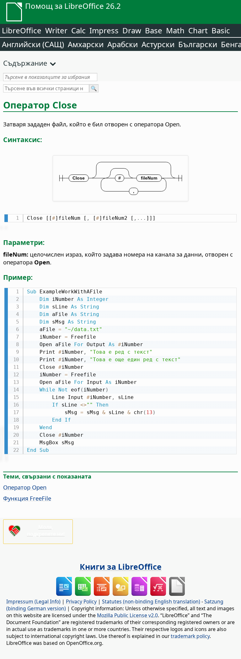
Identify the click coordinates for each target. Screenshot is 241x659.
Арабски (122, 44)
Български (197, 44)
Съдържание (25, 63)
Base (153, 30)
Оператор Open (24, 487)
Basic (221, 30)
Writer (56, 30)
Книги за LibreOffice (121, 566)
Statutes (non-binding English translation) (151, 601)
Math (175, 30)
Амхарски (86, 44)
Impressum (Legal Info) (33, 601)
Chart (198, 30)
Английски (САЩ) (33, 44)
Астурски (158, 44)
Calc (78, 30)
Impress (104, 30)
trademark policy (190, 636)
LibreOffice (21, 30)
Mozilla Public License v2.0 (127, 615)
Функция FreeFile (27, 498)
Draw (131, 30)
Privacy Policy (81, 601)
